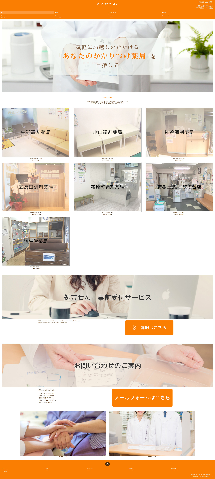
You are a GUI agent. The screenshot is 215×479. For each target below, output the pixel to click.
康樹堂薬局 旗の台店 (59, 17)
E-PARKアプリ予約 (113, 12)
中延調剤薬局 (174, 468)
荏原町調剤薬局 (4, 17)
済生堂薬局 (111, 17)
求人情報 (164, 12)
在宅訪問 (57, 12)
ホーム (3, 12)
